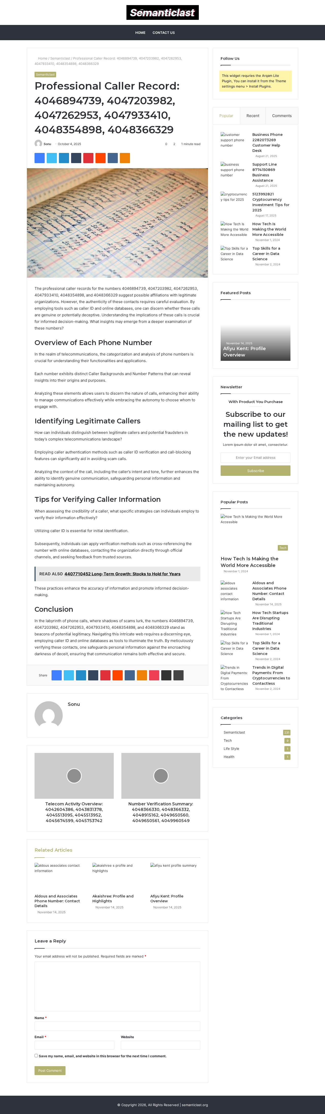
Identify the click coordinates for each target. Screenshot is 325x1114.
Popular (226, 115)
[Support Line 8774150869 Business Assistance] (235, 171)
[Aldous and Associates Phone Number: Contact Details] (60, 877)
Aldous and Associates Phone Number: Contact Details (57, 901)
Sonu (47, 144)
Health (229, 757)
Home (140, 33)
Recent (253, 115)
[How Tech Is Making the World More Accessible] (235, 230)
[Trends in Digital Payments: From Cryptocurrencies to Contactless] (235, 678)
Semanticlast (60, 58)
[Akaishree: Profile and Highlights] (117, 877)
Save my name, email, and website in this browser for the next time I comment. (103, 1056)
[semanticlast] (162, 12)
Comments (282, 115)
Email (40, 1037)
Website (127, 1037)
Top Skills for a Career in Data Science (266, 253)
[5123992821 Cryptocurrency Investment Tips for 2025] (235, 201)
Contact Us (164, 33)
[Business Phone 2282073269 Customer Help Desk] (235, 141)
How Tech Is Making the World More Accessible (269, 229)
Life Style (231, 749)
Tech (228, 740)
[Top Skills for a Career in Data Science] (235, 255)
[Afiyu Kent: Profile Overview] (175, 877)
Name (41, 1018)
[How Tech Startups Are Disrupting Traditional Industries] (235, 623)
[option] (255, 333)
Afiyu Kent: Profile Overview (166, 898)
